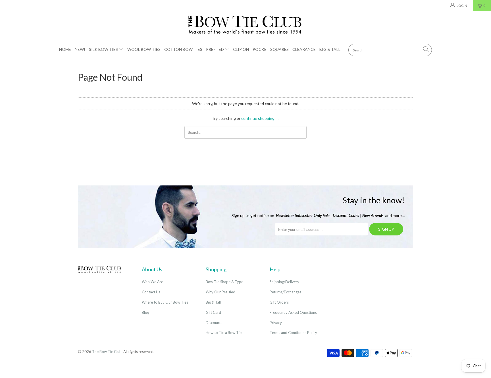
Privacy (276, 322)
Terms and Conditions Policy (293, 332)
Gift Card (213, 312)
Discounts (214, 322)
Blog (145, 312)
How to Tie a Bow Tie (224, 332)
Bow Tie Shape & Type (224, 281)
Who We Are (152, 281)
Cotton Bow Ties (183, 49)
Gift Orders (279, 302)
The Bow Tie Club (107, 351)
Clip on (241, 49)
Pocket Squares (271, 49)
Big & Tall (329, 49)
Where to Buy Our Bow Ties (165, 302)
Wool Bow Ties (144, 49)
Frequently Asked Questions (293, 312)
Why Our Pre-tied (220, 292)
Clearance (304, 49)
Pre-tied (215, 49)
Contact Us (151, 292)
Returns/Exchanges (285, 292)
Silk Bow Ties (103, 49)
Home (65, 49)
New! (80, 49)
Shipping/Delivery (284, 281)
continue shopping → (260, 118)
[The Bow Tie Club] (245, 25)
